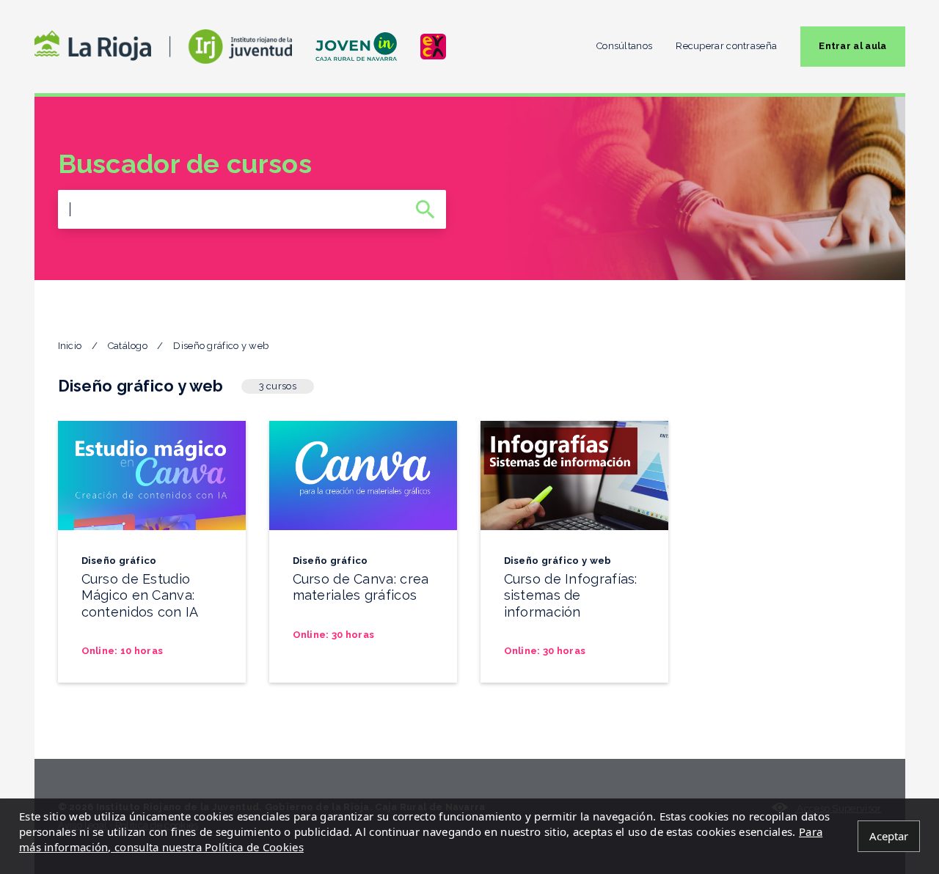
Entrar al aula (852, 45)
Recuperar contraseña (726, 45)
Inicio (70, 345)
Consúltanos (624, 45)
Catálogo (127, 345)
